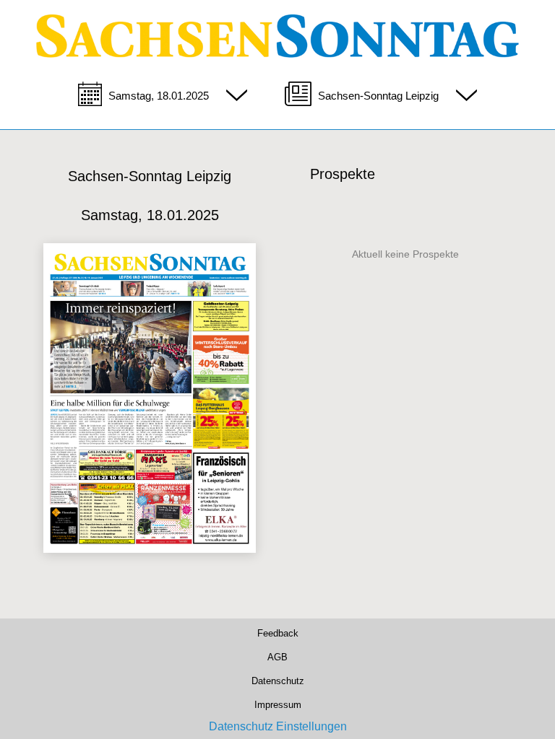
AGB (277, 656)
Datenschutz (278, 679)
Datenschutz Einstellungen (278, 726)
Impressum (277, 702)
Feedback (278, 632)
